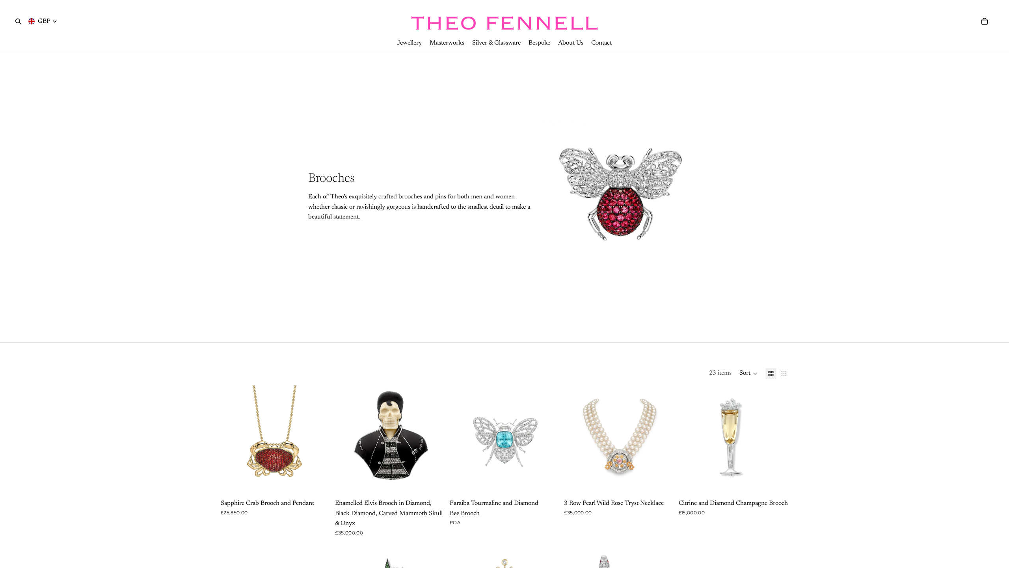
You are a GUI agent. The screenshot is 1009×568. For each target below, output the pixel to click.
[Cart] (984, 21)
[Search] (18, 21)
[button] (748, 373)
